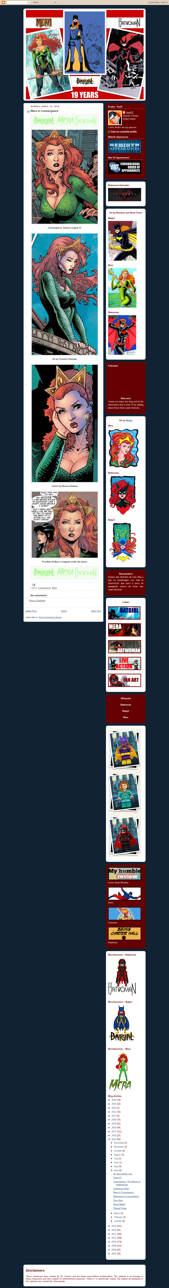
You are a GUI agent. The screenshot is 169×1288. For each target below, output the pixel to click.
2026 (114, 1100)
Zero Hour (118, 1200)
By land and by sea (122, 1174)
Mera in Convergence (123, 1192)
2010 (114, 1242)
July (116, 1158)
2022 (114, 1112)
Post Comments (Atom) (50, 617)
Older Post (96, 611)
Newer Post (31, 611)
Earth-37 (117, 1178)
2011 (114, 1238)
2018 (114, 1127)
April (116, 1170)
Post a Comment (37, 601)
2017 (114, 1131)
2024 (114, 1108)
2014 (114, 1226)
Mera (54, 588)
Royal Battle (119, 1204)
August (117, 1155)
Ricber (129, 420)
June (116, 1162)
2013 (114, 1230)
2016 (114, 1135)
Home (64, 611)
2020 (114, 1120)
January (118, 1221)
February (118, 1217)
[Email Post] (33, 584)
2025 (114, 1104)
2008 (114, 1250)
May (116, 1166)
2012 (114, 1234)
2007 (114, 1254)
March (117, 1213)
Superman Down (121, 1189)
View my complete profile (124, 131)
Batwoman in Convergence (126, 1196)
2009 (114, 1246)
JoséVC (130, 112)
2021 (114, 1116)
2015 (114, 1139)
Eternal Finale (120, 1208)
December (119, 1143)
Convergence (44, 588)
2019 (114, 1124)
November (119, 1147)
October (118, 1151)
